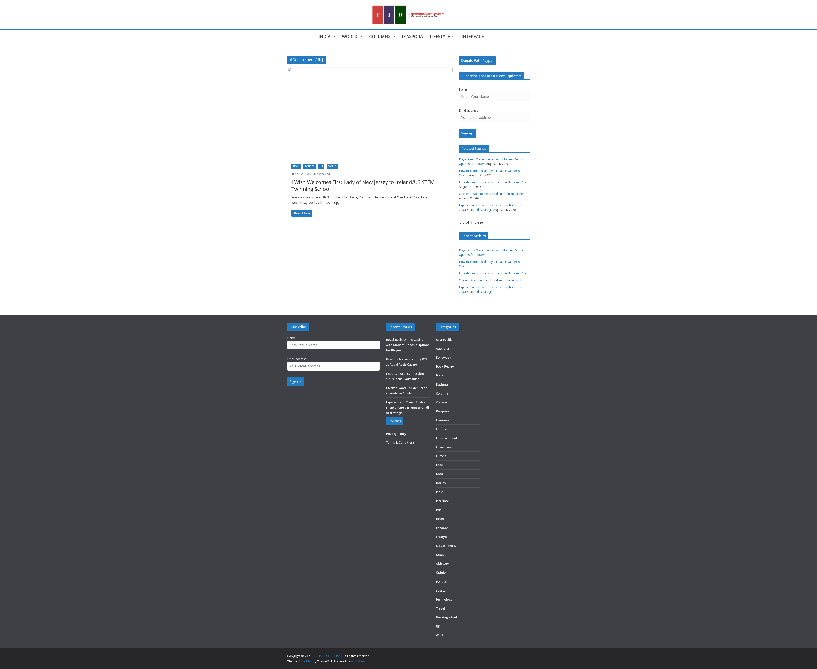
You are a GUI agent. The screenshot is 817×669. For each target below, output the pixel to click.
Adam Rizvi (323, 174)
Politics (309, 166)
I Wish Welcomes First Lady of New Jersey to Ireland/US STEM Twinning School (363, 185)
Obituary (442, 564)
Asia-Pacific (444, 340)
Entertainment (446, 438)
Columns (379, 36)
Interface (472, 36)
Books (440, 375)
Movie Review (446, 546)
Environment (445, 447)
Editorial (442, 429)
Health (441, 483)
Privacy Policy (396, 434)
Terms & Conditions (400, 442)
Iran (439, 510)
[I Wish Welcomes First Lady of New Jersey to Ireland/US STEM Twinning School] (370, 113)
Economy (442, 420)
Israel (440, 519)
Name (463, 89)
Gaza (439, 474)
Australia (442, 349)
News (296, 166)
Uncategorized (446, 617)
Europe (441, 456)
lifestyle (440, 36)
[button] (332, 36)
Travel (440, 608)
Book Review (445, 366)
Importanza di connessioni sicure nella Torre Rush (493, 182)
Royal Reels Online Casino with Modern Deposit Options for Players (407, 345)
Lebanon (442, 528)
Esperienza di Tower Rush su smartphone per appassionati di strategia (407, 407)
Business (442, 384)
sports (440, 590)
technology (444, 599)
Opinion (442, 572)
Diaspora (412, 36)
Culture (441, 402)
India (324, 36)
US (321, 166)
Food (439, 465)
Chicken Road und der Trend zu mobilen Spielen (491, 194)
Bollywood (443, 357)
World (350, 36)
